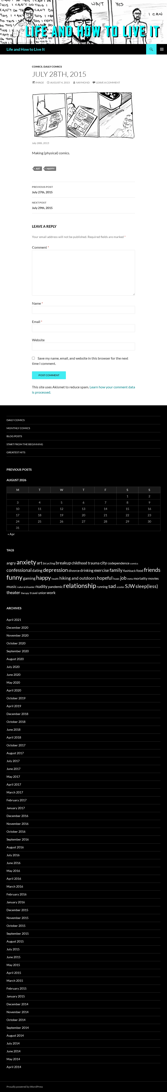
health (55, 578)
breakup (63, 562)
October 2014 (16, 1020)
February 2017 (17, 800)
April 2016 (14, 878)
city (103, 562)
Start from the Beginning (25, 444)
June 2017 (13, 769)
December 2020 (17, 627)
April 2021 (14, 620)
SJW (130, 586)
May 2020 (13, 682)
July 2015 (13, 949)
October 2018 (16, 721)
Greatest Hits (16, 452)
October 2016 (16, 831)
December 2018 (17, 714)
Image (39, 82)
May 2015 (13, 965)
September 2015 (18, 933)
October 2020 (16, 643)
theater (13, 592)
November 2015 (17, 918)
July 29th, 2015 (42, 205)
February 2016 (17, 894)
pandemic (55, 586)
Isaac (116, 578)
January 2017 (16, 808)
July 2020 (13, 667)
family (116, 570)
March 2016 (15, 886)
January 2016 (16, 902)
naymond (83, 82)
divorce (74, 570)
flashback (129, 570)
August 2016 (15, 847)
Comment (40, 247)
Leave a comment (108, 82)
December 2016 (17, 816)
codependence (118, 563)
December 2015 (17, 910)
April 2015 (14, 973)
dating (37, 570)
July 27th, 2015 (42, 189)
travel (34, 593)
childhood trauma (86, 563)
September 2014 (18, 1027)
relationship (79, 585)
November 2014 (17, 1012)
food (139, 570)
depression (55, 570)
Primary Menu (162, 49)
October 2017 (16, 745)
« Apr (11, 534)
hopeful (104, 578)
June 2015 (13, 957)
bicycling (49, 563)
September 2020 (18, 651)
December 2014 (17, 1004)
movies (153, 578)
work (51, 592)
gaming (29, 578)
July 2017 (13, 761)
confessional (19, 570)
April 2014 (14, 1067)
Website (38, 340)
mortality (140, 578)
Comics (37, 66)
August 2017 (15, 753)
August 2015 (15, 941)
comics (134, 563)
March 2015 (15, 980)
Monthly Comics (18, 428)
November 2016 (17, 823)
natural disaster (26, 587)
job (123, 578)
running (102, 587)
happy (51, 168)
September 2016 (18, 839)
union (42, 593)
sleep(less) (146, 586)
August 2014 (15, 1035)
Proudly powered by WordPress (25, 1086)
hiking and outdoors (77, 578)
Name (37, 303)
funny (14, 577)
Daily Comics (52, 66)
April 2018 (14, 737)
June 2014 (13, 1051)
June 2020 (13, 674)
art (38, 168)
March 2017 (15, 792)
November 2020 (17, 635)
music (12, 586)
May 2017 (13, 776)
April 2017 (14, 784)
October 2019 (16, 698)
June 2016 (13, 863)
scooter (120, 587)
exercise (101, 570)
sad (112, 586)
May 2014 (13, 1059)
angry (11, 563)
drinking (87, 570)
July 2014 (13, 1043)
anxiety (26, 562)
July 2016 (13, 855)
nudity (41, 586)
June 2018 (13, 729)
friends (152, 569)
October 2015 (16, 925)
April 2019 (14, 706)
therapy (25, 593)
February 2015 (17, 988)
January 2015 (16, 996)
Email (37, 321)
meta (130, 578)
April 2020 (14, 690)
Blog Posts (14, 436)
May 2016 (13, 871)
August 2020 (15, 659)
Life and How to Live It (26, 49)
